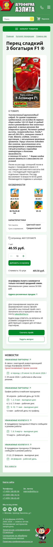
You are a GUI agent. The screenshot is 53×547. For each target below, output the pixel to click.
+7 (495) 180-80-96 (11, 491)
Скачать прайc (27, 332)
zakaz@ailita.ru (21, 314)
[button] (23, 256)
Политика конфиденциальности (18, 541)
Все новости (10, 466)
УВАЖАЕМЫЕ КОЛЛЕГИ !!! (17, 420)
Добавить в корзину (19, 263)
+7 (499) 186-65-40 (11, 498)
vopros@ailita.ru (30, 491)
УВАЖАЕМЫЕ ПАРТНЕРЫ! (17, 359)
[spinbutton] (17, 256)
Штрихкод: (23, 238)
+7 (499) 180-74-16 (11, 494)
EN (48, 10)
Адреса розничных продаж (21, 294)
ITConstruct (8, 532)
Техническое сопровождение (16, 530)
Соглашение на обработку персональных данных (15, 536)
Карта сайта (8, 482)
